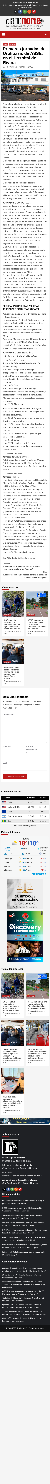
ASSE (9, 558)
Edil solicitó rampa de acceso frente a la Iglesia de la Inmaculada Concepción (25, 575)
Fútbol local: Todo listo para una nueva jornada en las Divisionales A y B (23, 1253)
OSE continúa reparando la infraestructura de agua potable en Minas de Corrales (12, 624)
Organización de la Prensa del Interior (19, 1168)
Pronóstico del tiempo (40, 5)
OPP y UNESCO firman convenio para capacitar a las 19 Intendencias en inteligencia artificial (24, 1238)
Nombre (7, 747)
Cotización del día (26, 8)
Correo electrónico (31, 750)
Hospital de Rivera (18, 558)
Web (5, 763)
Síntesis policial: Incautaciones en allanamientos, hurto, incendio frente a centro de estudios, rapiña (24, 1246)
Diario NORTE (22, 1328)
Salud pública (30, 558)
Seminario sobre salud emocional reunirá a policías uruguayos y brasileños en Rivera (11, 673)
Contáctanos (9, 5)
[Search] (46, 34)
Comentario (9, 715)
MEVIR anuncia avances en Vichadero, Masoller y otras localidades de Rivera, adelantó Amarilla (12, 1102)
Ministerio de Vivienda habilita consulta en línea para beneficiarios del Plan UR (23, 1284)
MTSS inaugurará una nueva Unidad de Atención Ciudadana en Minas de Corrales (37, 624)
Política (5, 1091)
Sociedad (12, 44)
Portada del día (22, 5)
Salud (5, 44)
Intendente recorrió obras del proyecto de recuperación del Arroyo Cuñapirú (21, 566)
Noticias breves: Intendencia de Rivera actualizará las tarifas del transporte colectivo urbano (37, 1053)
